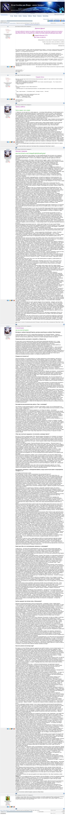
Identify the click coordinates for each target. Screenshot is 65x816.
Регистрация (32, 13)
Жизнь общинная (6, 810)
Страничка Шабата (13, 810)
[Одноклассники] (10, 67)
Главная (17, 13)
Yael (8, 26)
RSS (63, 14)
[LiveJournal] (13, 67)
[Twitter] (9, 67)
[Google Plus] (14, 67)
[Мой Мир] (11, 67)
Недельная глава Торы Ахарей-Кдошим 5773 (23, 810)
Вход (47, 13)
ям (7, 795)
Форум (1, 810)
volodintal (8, 22)
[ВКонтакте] (7, 67)
